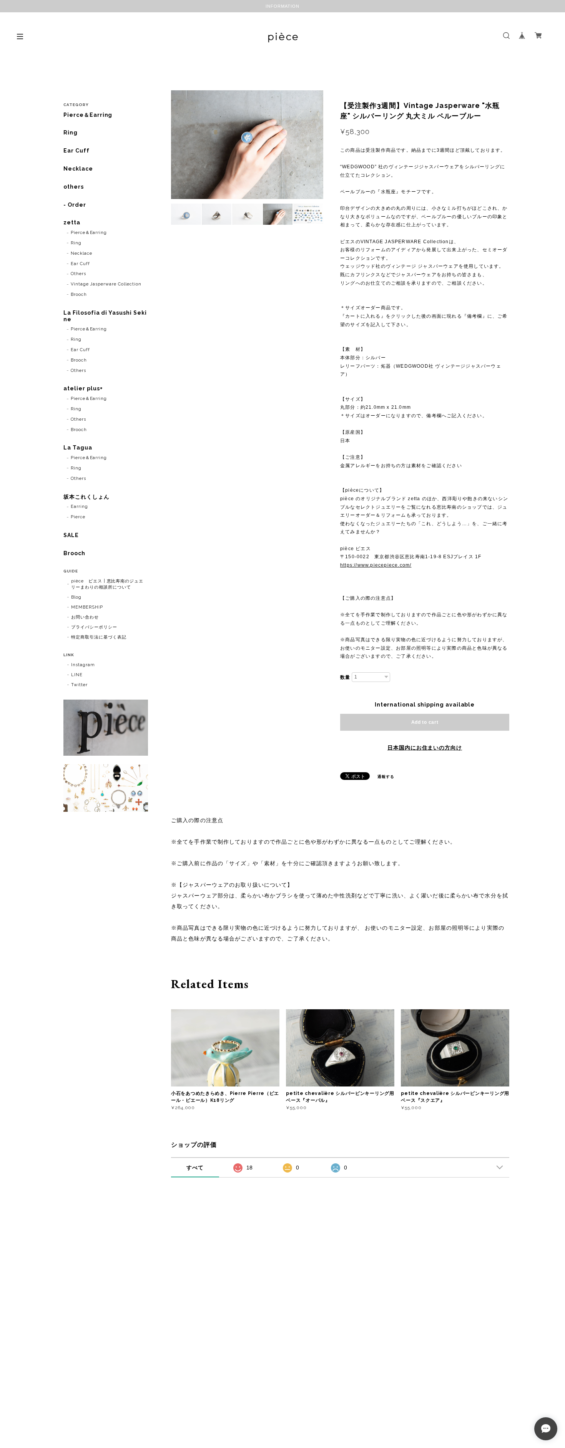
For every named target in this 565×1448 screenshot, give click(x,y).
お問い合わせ (85, 617)
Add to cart (425, 722)
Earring (79, 506)
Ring (70, 132)
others (73, 187)
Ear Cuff (76, 151)
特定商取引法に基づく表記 (98, 637)
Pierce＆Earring (87, 115)
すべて (195, 1167)
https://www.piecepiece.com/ (375, 565)
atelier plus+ (83, 388)
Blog (76, 597)
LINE (77, 674)
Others (78, 273)
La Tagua (77, 448)
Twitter (79, 684)
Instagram (83, 664)
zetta (71, 222)
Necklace (78, 169)
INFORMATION (282, 6)
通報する (385, 777)
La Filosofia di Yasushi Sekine (105, 316)
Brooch (79, 294)
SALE (71, 535)
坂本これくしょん (86, 497)
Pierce (78, 516)
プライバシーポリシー (94, 627)
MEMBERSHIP (87, 607)
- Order (74, 205)
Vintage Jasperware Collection (106, 284)
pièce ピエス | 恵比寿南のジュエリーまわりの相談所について (107, 584)
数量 (345, 677)
